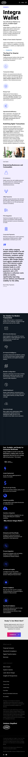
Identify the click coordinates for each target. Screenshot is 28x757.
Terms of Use (6, 684)
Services (5, 657)
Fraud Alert (5, 690)
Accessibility (6, 696)
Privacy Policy (6, 681)
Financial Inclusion (8, 648)
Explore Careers (8, 670)
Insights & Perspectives (10, 676)
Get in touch (6, 667)
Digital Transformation (9, 654)
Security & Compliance (10, 651)
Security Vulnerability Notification (10, 693)
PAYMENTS (6, 7)
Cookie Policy (6, 687)
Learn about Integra (9, 673)
